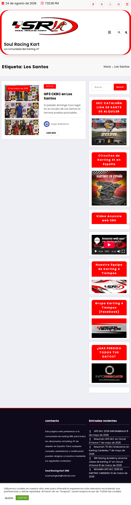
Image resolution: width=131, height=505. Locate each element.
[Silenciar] (118, 251)
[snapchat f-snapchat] (110, 4)
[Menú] (109, 32)
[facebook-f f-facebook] (93, 4)
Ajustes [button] (9, 497)
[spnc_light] (126, 32)
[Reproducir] (95, 251)
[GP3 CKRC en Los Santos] (22, 109)
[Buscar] (119, 32)
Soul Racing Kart (21, 44)
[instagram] (118, 4)
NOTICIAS (50, 86)
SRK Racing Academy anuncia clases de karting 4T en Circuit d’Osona (108, 462)
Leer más (51, 133)
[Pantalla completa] (123, 251)
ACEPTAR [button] (22, 497)
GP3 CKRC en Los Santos (58, 96)
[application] (109, 244)
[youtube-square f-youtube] (127, 4)
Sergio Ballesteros (60, 124)
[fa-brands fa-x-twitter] (101, 4)
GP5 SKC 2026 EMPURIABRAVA (110, 431)
